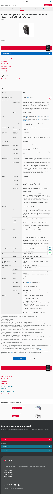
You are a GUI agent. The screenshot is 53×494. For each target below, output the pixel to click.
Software (3, 71)
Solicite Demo (4, 388)
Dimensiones (4, 68)
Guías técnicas (4, 374)
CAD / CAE (3, 63)
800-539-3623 (5, 450)
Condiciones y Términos (8, 474)
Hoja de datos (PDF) (5, 59)
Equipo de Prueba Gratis (7, 391)
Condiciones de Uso (8, 476)
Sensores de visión (5, 393)
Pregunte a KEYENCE (6, 386)
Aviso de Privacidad (8, 472)
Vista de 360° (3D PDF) (6, 66)
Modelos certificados (8, 470)
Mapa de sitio (6, 478)
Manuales (3, 61)
